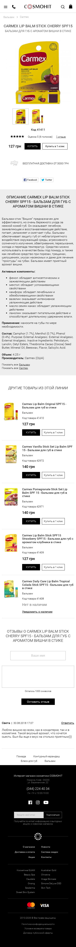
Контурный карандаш (46, 756)
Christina (45, 874)
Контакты (46, 857)
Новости (45, 847)
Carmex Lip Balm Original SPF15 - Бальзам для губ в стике (44, 405)
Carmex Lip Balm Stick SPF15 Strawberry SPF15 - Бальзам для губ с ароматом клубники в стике (47, 539)
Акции (31, 857)
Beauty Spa (29, 874)
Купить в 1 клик (55, 146)
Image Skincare (48, 879)
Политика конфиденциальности (38, 924)
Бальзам (24, 364)
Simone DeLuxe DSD (51, 883)
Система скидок (49, 852)
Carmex (23, 368)
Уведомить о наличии (37, 611)
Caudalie (30, 879)
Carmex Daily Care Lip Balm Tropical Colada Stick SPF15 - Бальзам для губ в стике (47, 585)
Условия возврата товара (38, 928)
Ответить (67, 723)
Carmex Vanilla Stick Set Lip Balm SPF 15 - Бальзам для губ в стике (47, 448)
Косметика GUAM (26, 870)
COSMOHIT (38, 6)
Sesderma (30, 888)
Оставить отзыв (38, 701)
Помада (21, 756)
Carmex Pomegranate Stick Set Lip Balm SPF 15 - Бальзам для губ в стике (44, 493)
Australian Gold (48, 870)
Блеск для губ (29, 760)
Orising (31, 883)
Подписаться (53, 815)
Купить (32, 146)
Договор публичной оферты (38, 933)
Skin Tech (46, 888)
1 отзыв (61, 136)
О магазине (29, 847)
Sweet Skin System (25, 892)
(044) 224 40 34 (38, 789)
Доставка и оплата (25, 852)
